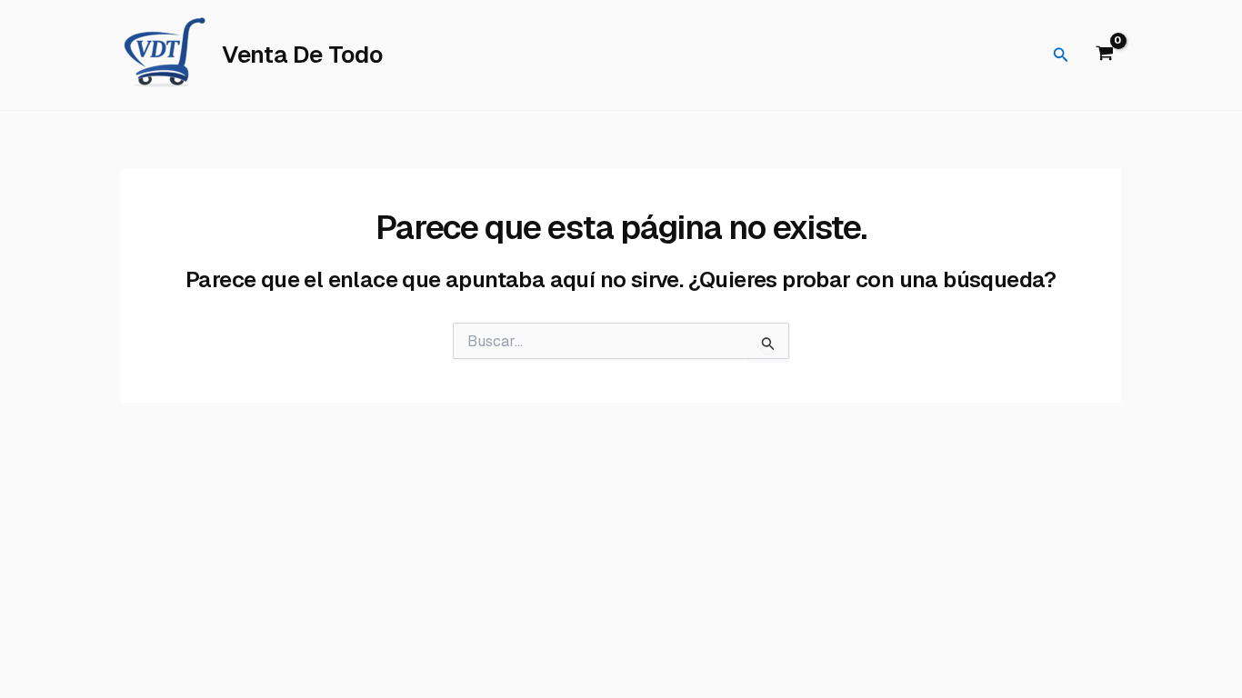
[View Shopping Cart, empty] (1104, 55)
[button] (1061, 55)
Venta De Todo (302, 54)
